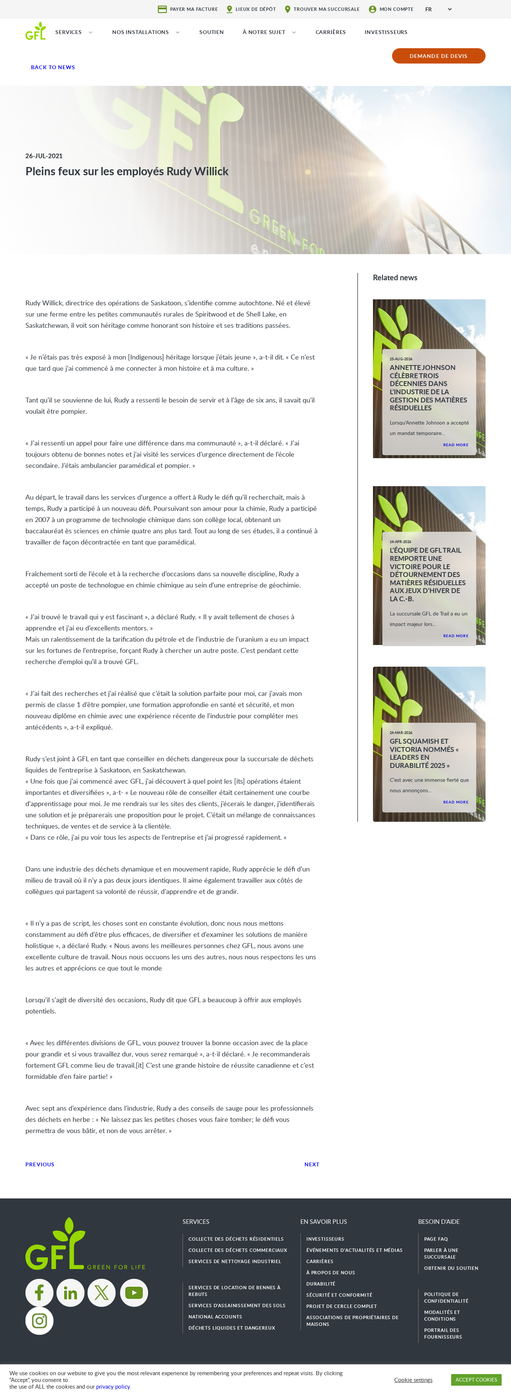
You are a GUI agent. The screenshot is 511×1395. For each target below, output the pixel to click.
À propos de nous (330, 1272)
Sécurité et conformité (339, 1295)
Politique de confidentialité (446, 1297)
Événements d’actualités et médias (354, 1250)
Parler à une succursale (441, 1253)
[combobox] (438, 9)
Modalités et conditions (442, 1315)
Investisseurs (325, 1239)
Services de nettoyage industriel (235, 1261)
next (312, 1164)
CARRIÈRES (331, 32)
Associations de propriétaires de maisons (352, 1320)
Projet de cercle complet (341, 1306)
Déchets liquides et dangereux (232, 1328)
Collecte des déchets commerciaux (238, 1250)
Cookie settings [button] (413, 1379)
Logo (35, 30)
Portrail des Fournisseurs (443, 1333)
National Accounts (215, 1317)
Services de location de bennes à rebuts (235, 1290)
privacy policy (113, 1386)
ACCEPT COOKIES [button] (476, 1379)
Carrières (320, 1261)
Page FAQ (436, 1239)
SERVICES (68, 32)
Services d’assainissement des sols (237, 1305)
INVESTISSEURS (386, 32)
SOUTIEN (211, 32)
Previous (40, 1164)
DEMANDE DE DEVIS (439, 55)
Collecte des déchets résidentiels (236, 1239)
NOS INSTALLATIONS (140, 32)
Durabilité (321, 1284)
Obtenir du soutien (451, 1268)
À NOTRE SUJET (264, 32)
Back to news (53, 67)
